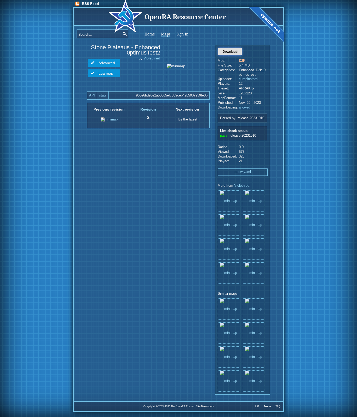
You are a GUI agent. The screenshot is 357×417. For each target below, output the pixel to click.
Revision (148, 109)
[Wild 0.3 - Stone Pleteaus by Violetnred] (253, 333)
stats (103, 95)
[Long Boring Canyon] (253, 273)
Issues (267, 406)
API (92, 95)
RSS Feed (90, 4)
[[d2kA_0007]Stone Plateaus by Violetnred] (253, 357)
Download (230, 51)
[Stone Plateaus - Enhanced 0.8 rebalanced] (228, 201)
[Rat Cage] (228, 249)
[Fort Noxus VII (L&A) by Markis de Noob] (253, 309)
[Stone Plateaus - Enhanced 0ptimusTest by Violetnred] (228, 357)
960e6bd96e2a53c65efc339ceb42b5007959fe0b (172, 95)
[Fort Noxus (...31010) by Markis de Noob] (228, 333)
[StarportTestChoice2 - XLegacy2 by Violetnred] (253, 381)
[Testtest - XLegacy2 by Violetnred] (228, 381)
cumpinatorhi (248, 79)
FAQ (277, 406)
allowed (244, 107)
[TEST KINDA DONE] (228, 225)
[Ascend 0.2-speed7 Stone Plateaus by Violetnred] (228, 309)
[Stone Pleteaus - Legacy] (253, 201)
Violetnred (151, 58)
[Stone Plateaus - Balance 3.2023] (253, 225)
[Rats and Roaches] (228, 273)
